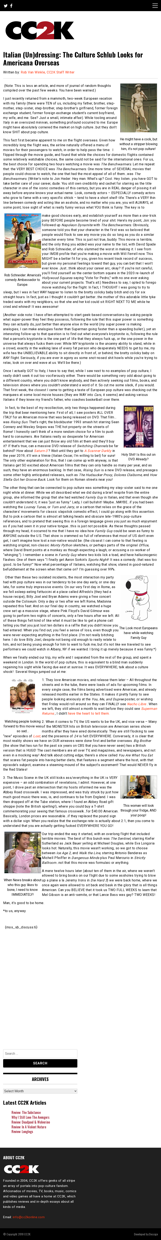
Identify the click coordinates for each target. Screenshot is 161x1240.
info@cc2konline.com (29, 1217)
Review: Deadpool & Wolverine (31, 1122)
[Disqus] (80, 987)
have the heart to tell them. (89, 713)
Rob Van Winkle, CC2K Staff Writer (48, 72)
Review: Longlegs (22, 1131)
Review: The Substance (26, 1112)
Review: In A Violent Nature (29, 1126)
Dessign (153, 1234)
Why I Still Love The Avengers (30, 1117)
